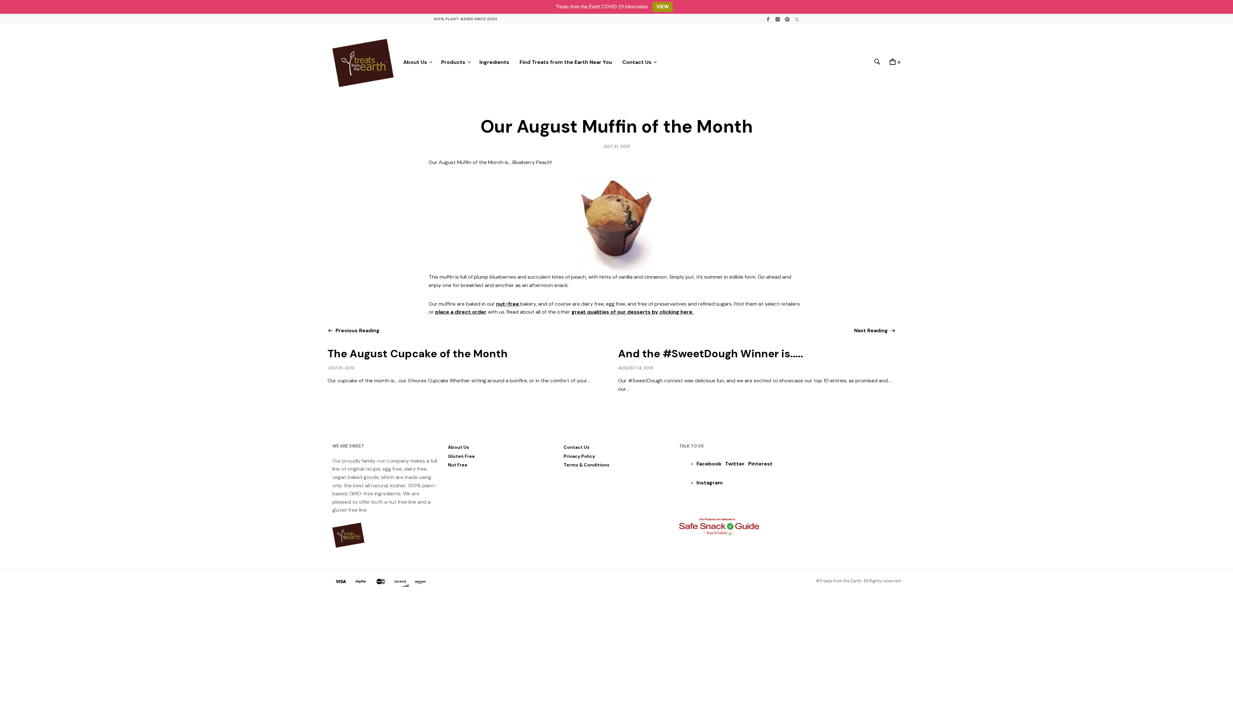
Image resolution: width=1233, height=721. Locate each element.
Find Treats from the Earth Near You (566, 62)
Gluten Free (461, 456)
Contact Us (636, 62)
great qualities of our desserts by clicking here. (633, 311)
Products (453, 62)
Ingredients (494, 62)
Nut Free (458, 465)
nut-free (508, 303)
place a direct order (460, 311)
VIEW (662, 7)
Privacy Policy (579, 456)
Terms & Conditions (586, 465)
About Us (415, 62)
